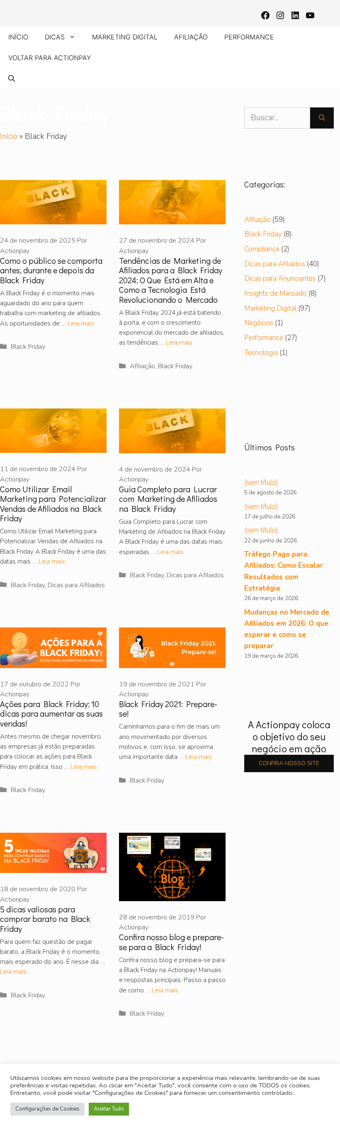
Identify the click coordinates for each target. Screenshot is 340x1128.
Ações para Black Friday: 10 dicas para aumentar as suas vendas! (51, 713)
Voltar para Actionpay (49, 57)
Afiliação (191, 37)
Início (18, 37)
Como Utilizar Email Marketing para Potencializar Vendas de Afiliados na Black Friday (53, 503)
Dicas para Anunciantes (280, 278)
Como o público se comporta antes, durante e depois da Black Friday (51, 270)
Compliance (261, 249)
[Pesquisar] (322, 118)
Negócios (258, 323)
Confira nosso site (289, 763)
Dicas (55, 37)
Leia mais (81, 323)
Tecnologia (261, 352)
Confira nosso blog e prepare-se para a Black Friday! (171, 941)
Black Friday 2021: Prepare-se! (168, 708)
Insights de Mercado (275, 293)
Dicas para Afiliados (76, 585)
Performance (249, 37)
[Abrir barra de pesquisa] (11, 78)
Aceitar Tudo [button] (109, 1109)
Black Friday (28, 346)
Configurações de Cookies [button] (47, 1109)
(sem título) (261, 482)
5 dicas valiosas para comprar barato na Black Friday (45, 919)
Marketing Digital (125, 37)
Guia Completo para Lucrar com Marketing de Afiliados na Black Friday (168, 499)
